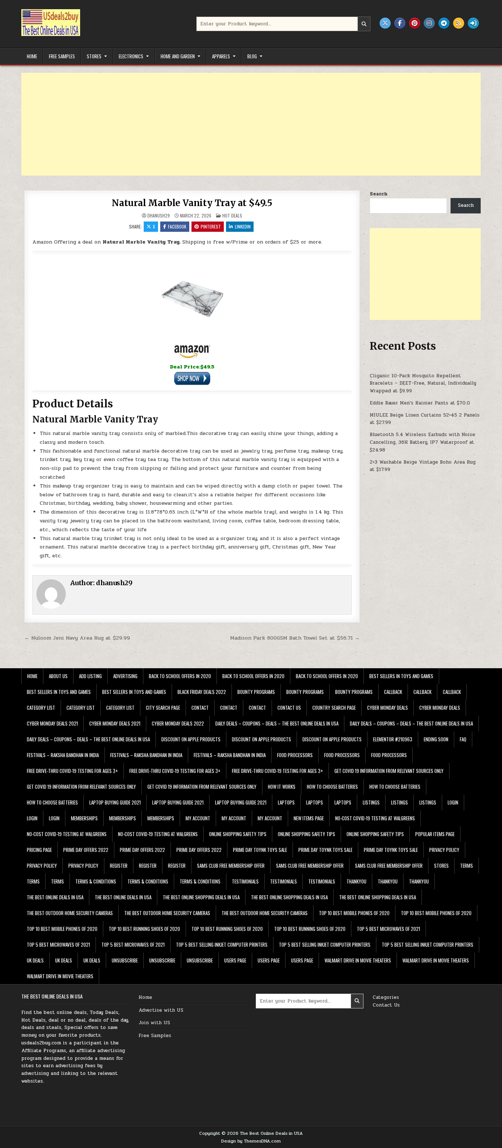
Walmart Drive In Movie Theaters (357, 960)
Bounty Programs (256, 691)
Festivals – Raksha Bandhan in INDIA (63, 755)
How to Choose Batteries (332, 786)
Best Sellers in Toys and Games (401, 676)
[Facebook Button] (399, 23)
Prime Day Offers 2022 (85, 849)
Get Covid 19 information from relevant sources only (389, 770)
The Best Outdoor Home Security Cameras (70, 913)
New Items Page (309, 818)
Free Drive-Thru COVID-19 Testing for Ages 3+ (72, 770)
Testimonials (245, 881)
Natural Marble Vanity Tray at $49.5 (192, 203)
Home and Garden (178, 56)
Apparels (221, 56)
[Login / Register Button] (473, 23)
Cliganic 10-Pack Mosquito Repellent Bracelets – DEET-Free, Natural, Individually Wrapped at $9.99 (423, 383)
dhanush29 (158, 215)
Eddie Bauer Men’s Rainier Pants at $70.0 (420, 403)
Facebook (177, 226)
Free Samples (62, 56)
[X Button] (385, 23)
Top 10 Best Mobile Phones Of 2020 (354, 913)
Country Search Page (334, 707)
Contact (200, 707)
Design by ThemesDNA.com (251, 1141)
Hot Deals (232, 215)
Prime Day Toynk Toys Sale (260, 849)
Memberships (84, 818)
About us (58, 676)
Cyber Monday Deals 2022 (178, 723)
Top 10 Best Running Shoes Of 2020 (144, 928)
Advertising (125, 676)
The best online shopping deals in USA (201, 897)
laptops (286, 802)
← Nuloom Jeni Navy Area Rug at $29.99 (77, 638)
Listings (371, 802)
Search (378, 194)
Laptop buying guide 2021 (115, 802)
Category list (41, 707)
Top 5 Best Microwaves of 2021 (388, 928)
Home (32, 56)
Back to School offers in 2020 (180, 676)
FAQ (463, 739)
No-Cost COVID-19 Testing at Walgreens (375, 818)
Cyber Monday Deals (387, 707)
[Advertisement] (241, 124)
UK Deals (35, 960)
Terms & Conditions (95, 881)
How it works (281, 786)
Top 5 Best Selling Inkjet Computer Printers (222, 944)
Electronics (131, 56)
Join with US (154, 1022)
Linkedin (243, 226)
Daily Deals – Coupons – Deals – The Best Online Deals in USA (276, 723)
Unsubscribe (125, 960)
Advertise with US (161, 1010)
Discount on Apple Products (190, 739)
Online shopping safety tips (237, 834)
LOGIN (453, 802)
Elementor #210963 (392, 739)
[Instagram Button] (429, 23)
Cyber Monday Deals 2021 (52, 723)
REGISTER (119, 865)
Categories (386, 997)
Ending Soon (436, 739)
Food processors (295, 755)
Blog (252, 56)
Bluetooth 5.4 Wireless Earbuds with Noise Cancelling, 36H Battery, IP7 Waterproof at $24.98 (422, 442)
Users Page (235, 960)
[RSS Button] (458, 23)
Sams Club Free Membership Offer (231, 865)
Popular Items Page (435, 834)
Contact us (289, 707)
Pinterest (211, 226)
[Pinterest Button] (414, 23)
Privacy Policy (444, 849)
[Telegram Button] (443, 23)
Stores (94, 56)
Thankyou (356, 881)
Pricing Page (39, 849)
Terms (466, 865)
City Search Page (163, 707)
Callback (393, 691)
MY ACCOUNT (198, 818)
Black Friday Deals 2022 (202, 691)
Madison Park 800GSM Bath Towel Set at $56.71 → (295, 638)
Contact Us (386, 1005)
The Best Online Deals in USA (55, 897)
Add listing (90, 676)
